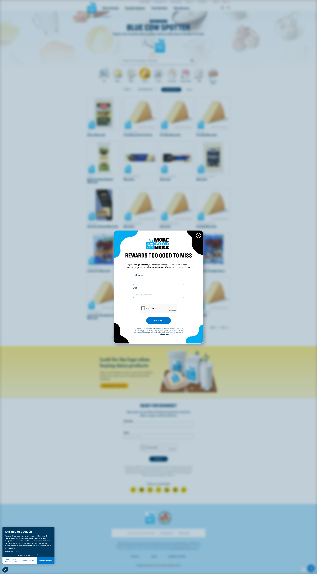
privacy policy (164, 334)
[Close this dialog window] (198, 235)
